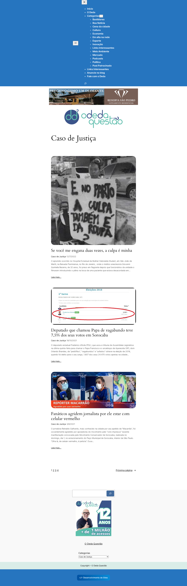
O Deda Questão (94, 543)
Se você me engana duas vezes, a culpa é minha (91, 250)
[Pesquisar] (110, 493)
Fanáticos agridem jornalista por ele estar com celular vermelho (90, 416)
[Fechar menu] (84, 2)
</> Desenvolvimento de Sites (93, 577)
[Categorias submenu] (101, 16)
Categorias (84, 553)
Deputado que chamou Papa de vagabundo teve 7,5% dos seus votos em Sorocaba (92, 333)
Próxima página (126, 470)
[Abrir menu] (75, 43)
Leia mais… (56, 277)
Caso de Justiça (58, 256)
